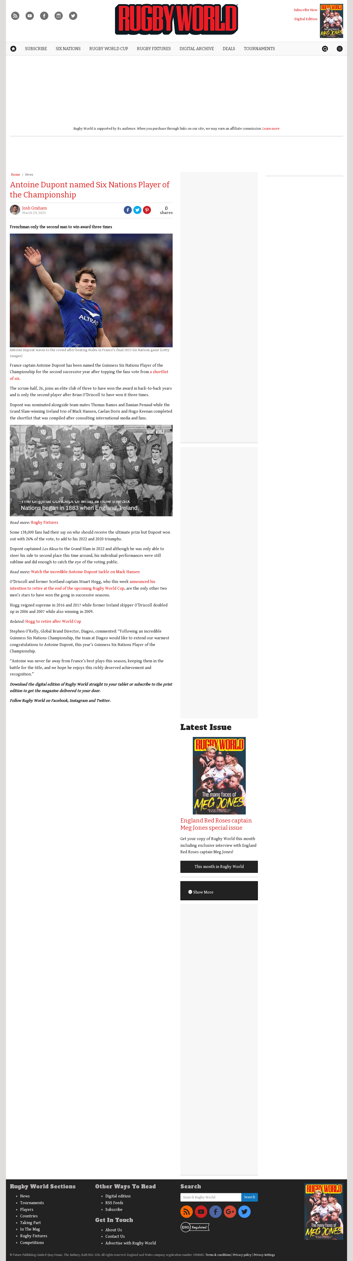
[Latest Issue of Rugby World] (331, 21)
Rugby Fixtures (44, 522)
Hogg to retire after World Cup (53, 621)
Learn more (271, 129)
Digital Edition (305, 19)
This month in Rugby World (219, 866)
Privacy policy (242, 1255)
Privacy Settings (264, 1255)
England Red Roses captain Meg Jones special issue (216, 824)
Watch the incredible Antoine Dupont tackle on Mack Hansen (85, 572)
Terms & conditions (218, 1255)
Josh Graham (34, 208)
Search (249, 1197)
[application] (91, 470)
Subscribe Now (305, 10)
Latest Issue (206, 727)
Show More (202, 892)
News (29, 175)
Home (15, 175)
